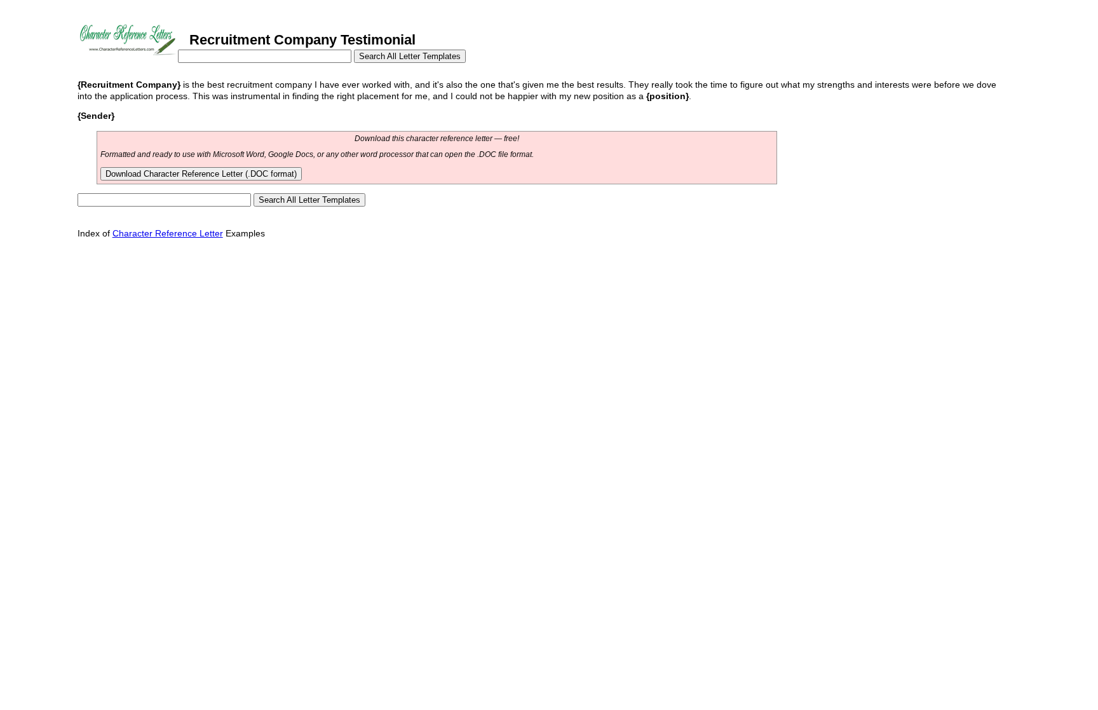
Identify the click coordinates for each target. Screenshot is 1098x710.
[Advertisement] (309, 276)
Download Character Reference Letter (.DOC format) (201, 174)
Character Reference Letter (167, 233)
